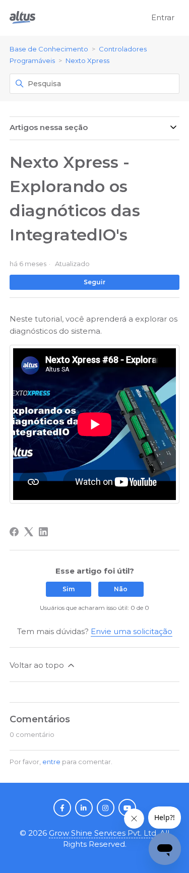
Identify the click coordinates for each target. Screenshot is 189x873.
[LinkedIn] (43, 531)
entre (51, 762)
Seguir (94, 282)
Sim (68, 589)
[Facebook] (14, 531)
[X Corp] (28, 531)
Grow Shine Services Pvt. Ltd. (103, 833)
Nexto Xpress (87, 60)
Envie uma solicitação (131, 631)
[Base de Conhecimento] (22, 18)
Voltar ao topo (38, 665)
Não (121, 589)
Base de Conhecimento (49, 49)
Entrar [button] (162, 17)
